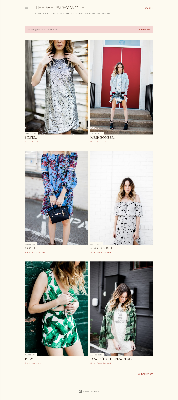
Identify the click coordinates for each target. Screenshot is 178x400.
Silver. (31, 137)
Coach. (31, 248)
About (46, 13)
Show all (145, 29)
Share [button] (27, 142)
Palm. (29, 359)
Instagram (58, 13)
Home (38, 13)
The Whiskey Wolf (59, 7)
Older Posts (145, 374)
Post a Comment (38, 142)
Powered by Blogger (91, 391)
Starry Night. (102, 248)
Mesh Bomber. (102, 137)
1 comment (101, 142)
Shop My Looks (75, 13)
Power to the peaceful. (111, 359)
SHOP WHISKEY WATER (97, 13)
